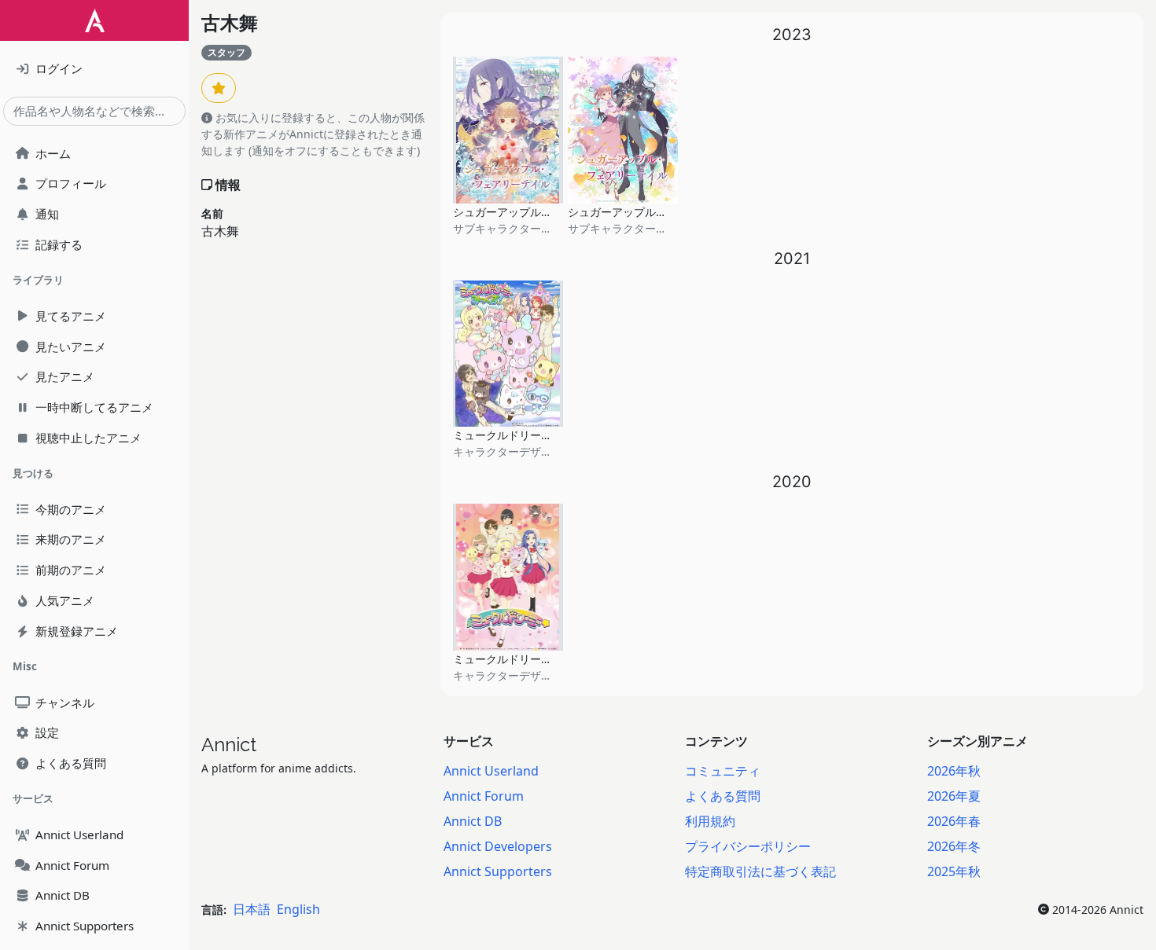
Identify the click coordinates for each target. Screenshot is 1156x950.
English (298, 909)
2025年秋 (954, 871)
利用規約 (710, 821)
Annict (228, 744)
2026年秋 (954, 770)
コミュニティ (722, 770)
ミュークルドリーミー (508, 658)
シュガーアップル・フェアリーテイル (546, 211)
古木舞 (229, 23)
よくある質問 (722, 796)
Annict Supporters (498, 871)
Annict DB (473, 821)
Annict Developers (498, 846)
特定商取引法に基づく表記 (760, 871)
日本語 (252, 909)
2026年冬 (954, 846)
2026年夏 (954, 796)
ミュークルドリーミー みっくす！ (537, 434)
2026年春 (954, 821)
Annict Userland (491, 770)
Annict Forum (484, 796)
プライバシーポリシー (748, 846)
